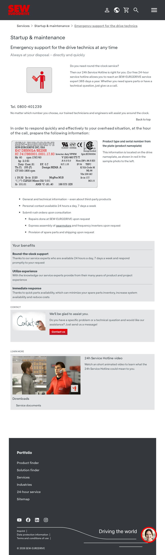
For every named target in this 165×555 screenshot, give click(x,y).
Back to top (143, 119)
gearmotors (63, 226)
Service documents (28, 405)
